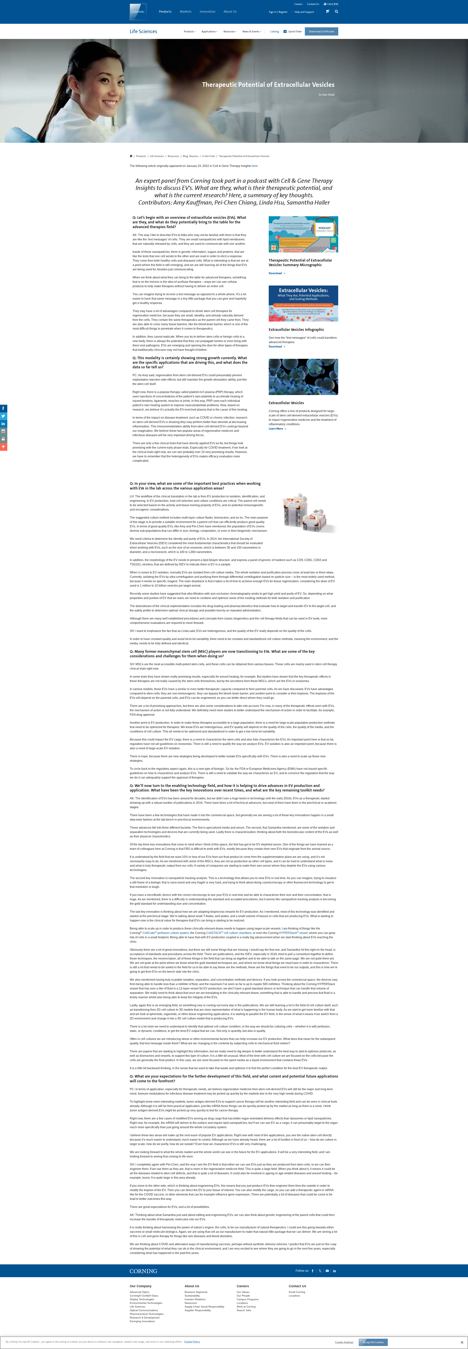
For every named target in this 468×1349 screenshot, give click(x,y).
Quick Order (295, 31)
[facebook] (312, 1271)
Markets (186, 11)
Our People (243, 1295)
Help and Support (304, 12)
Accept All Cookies (373, 1342)
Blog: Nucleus (190, 156)
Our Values (243, 1292)
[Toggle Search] (336, 12)
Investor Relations (195, 1299)
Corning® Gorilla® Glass (144, 1295)
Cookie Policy (192, 1341)
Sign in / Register (278, 12)
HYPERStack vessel (293, 932)
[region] (234, 1342)
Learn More (276, 428)
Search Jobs (244, 1310)
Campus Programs (247, 1299)
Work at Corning (246, 1306)
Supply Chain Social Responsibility (204, 1306)
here (255, 165)
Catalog (274, 31)
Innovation (207, 11)
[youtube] (327, 1271)
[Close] (462, 1342)
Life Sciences (143, 31)
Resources (173, 156)
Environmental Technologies (146, 1302)
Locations (242, 1302)
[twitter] (320, 1271)
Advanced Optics (139, 1292)
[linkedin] (334, 1271)
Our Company (141, 1286)
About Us (230, 11)
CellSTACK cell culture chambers (228, 932)
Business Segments (196, 1292)
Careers (298, 4)
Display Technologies (142, 1299)
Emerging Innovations (142, 1321)
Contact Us (313, 4)
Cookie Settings (344, 1342)
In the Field (208, 156)
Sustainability (192, 1295)
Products (165, 11)
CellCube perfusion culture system (166, 932)
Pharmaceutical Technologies (147, 1313)
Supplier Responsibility (198, 1310)
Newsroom (191, 1302)
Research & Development (144, 1317)
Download (275, 273)
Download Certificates (321, 31)
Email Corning (297, 1292)
